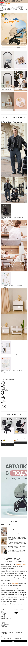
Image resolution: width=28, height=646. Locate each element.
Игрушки (25, 9)
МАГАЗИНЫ (3, 612)
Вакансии (3, 615)
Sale (1, 8)
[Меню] (20, 7)
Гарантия (3, 625)
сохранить (14, 641)
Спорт (5, 10)
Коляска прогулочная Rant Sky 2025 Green (7, 435)
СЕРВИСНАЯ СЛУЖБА (5, 624)
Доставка (3, 623)
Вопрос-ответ (4, 626)
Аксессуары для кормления (18, 9)
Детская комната (15, 8)
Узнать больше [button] (17, 1)
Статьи (14, 521)
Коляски (4, 8)
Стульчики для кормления (6, 9)
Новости (3, 622)
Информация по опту (5, 613)
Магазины (9, 7)
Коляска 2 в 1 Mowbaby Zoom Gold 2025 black (19, 435)
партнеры (3, 614)
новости (14, 454)
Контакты (3, 616)
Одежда (24, 8)
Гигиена (2, 10)
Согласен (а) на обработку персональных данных (12, 638)
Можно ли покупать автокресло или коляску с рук (17, 547)
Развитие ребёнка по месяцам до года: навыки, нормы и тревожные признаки (17, 538)
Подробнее (3, 219)
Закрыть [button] (2, 2)
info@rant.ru (20, 609)
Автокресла (8, 8)
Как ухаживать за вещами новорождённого (15, 528)
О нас (2, 611)
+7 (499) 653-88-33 (3, 7)
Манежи (20, 8)
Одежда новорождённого (13, 531)
